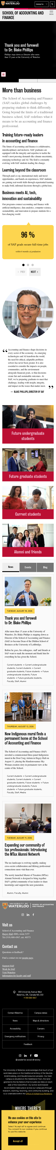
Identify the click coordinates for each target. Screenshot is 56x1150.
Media (23, 792)
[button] (41, 4)
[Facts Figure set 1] (23, 265)
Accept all (18, 1141)
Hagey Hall (7, 933)
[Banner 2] (28, 80)
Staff (17, 681)
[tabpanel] (28, 734)
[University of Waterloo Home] (10, 4)
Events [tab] (28, 567)
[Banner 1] (9, 80)
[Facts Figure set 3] (32, 265)
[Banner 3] (46, 80)
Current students (14, 665)
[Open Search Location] (52, 4)
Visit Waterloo (8, 972)
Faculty (10, 681)
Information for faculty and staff (16, 975)
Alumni (23, 681)
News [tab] (10, 566)
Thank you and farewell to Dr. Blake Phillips (20, 620)
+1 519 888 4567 (30, 998)
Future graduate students (29, 678)
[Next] (35, 272)
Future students (32, 671)
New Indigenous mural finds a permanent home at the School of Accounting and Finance (26, 738)
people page (27, 957)
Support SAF (8, 965)
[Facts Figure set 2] (28, 265)
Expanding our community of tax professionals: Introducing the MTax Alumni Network (26, 850)
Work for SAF (8, 969)
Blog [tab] (45, 567)
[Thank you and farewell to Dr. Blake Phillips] (28, 591)
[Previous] (21, 272)
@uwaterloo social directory (28, 1059)
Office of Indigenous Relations (39, 1093)
